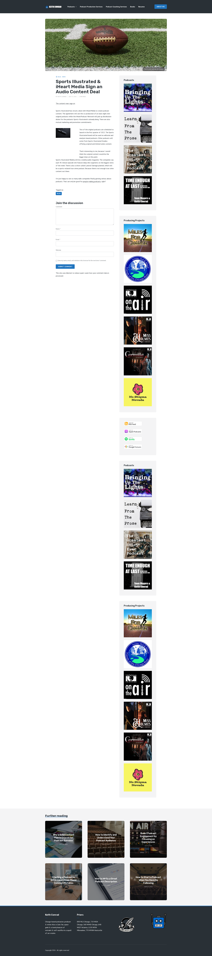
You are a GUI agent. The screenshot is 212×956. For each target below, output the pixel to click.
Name (58, 229)
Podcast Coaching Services (116, 7)
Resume (141, 7)
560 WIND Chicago (90, 924)
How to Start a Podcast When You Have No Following (148, 880)
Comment (59, 207)
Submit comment (65, 267)
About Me (161, 7)
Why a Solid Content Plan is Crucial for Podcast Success (63, 837)
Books (132, 7)
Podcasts (71, 7)
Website (58, 250)
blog (59, 193)
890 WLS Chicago (83, 922)
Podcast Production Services (91, 7)
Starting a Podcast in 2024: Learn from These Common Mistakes (64, 880)
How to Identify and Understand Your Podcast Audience (106, 837)
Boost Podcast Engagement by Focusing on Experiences (148, 837)
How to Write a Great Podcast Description (106, 880)
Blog (59, 77)
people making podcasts (92, 181)
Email (58, 239)
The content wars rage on (65, 103)
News (64, 77)
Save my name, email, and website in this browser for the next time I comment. (82, 260)
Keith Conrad (62, 96)
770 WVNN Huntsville (94, 930)
